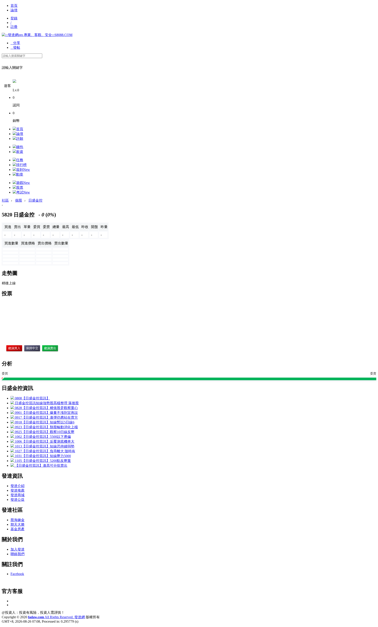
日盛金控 (35, 200)
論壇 (14, 10)
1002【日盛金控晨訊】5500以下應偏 (42, 437)
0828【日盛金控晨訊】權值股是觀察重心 (46, 408)
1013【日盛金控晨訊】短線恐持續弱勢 (44, 446)
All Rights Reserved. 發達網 (56, 617)
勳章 (19, 174)
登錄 (14, 18)
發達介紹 (17, 486)
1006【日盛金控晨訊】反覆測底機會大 (44, 441)
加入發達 (17, 549)
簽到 (23, 169)
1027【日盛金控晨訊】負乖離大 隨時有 (44, 451)
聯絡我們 (17, 554)
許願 (19, 138)
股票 (19, 187)
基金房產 (17, 529)
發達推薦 (17, 490)
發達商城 (17, 495)
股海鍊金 (17, 520)
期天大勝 (17, 524)
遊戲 (23, 183)
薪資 (19, 152)
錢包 (19, 147)
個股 (18, 200)
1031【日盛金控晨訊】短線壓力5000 (42, 456)
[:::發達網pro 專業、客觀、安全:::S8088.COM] (37, 35)
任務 (19, 160)
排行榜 (21, 165)
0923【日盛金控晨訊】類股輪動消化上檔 (46, 427)
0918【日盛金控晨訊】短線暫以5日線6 (44, 422)
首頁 (14, 5)
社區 (5, 200)
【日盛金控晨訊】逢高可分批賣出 (40, 465)
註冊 (14, 27)
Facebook (17, 574)
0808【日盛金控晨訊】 (32, 398)
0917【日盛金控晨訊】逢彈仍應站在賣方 (46, 417)
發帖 (15, 47)
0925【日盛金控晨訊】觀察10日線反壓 (44, 432)
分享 (15, 43)
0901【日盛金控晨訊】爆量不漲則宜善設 (46, 413)
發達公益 (17, 499)
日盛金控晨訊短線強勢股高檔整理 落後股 (46, 403)
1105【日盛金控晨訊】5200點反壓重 (42, 461)
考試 (23, 192)
